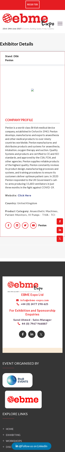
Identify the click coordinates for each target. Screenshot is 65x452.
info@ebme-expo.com (34, 300)
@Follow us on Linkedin (33, 446)
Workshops (14, 440)
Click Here (24, 195)
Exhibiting (13, 434)
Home (10, 428)
